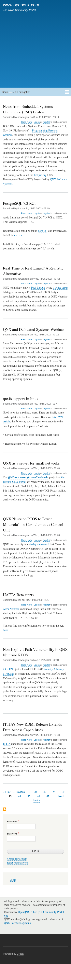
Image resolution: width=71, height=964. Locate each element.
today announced (39, 544)
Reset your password (17, 862)
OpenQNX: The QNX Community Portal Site (34, 913)
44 (19, 796)
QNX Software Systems (17, 923)
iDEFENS (8, 669)
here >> (42, 231)
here (5, 630)
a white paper (60, 287)
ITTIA (6, 744)
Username (12, 821)
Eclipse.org (40, 175)
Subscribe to (4, 809)
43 (10, 796)
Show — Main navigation (16, 92)
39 (35, 792)
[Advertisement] (35, 47)
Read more (26, 122)
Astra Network (11, 609)
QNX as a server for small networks (28, 477)
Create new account (17, 858)
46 (38, 796)
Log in (37, 121)
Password (12, 833)
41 (54, 792)
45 (29, 796)
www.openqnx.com (21, 4)
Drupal (20, 953)
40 (44, 792)
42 (63, 792)
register (46, 121)
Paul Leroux (38, 287)
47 (48, 796)
